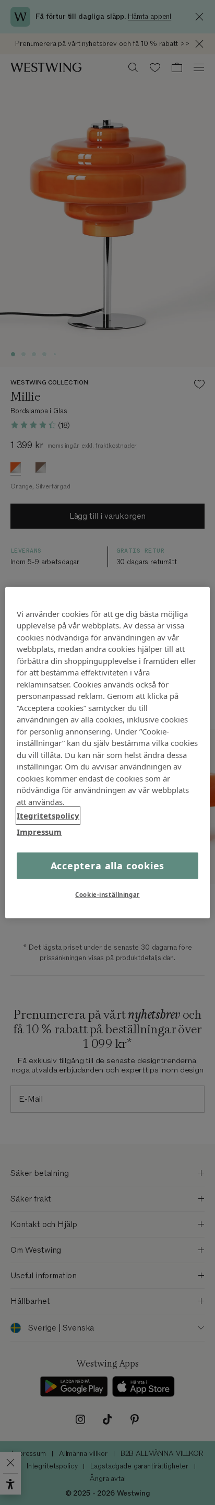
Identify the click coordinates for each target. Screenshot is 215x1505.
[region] (107, 752)
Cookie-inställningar (107, 895)
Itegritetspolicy (48, 815)
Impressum (39, 831)
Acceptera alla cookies (108, 865)
